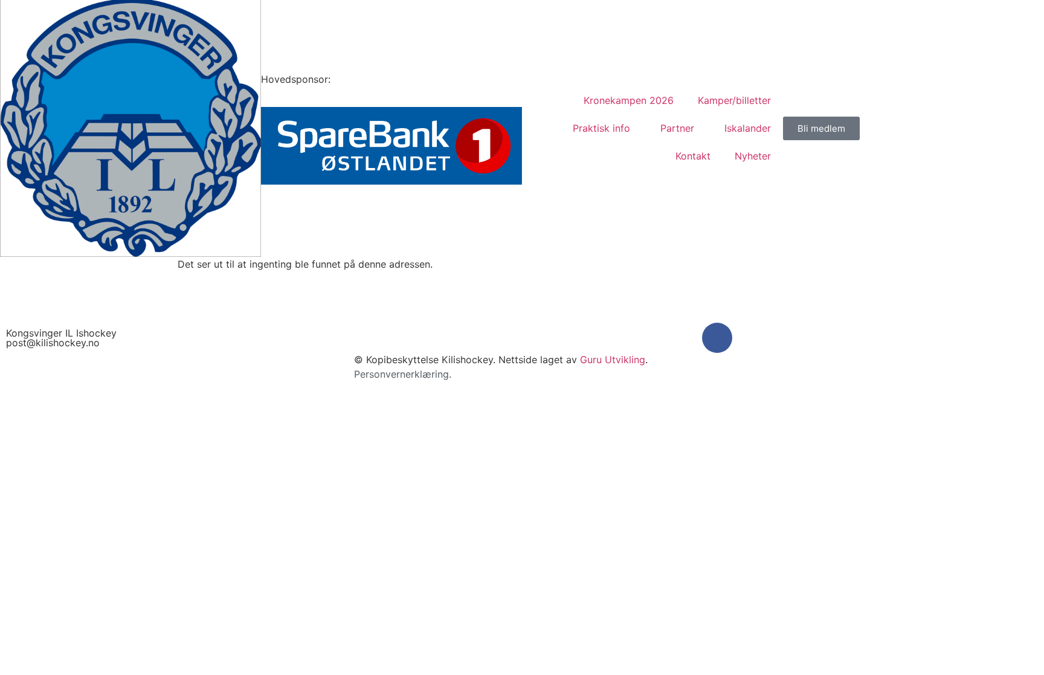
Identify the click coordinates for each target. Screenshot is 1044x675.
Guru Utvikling (612, 360)
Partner (677, 128)
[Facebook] (717, 338)
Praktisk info (601, 128)
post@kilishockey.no (53, 343)
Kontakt (692, 156)
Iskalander (747, 128)
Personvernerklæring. (402, 374)
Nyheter (753, 156)
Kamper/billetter (734, 100)
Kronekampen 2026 (629, 100)
